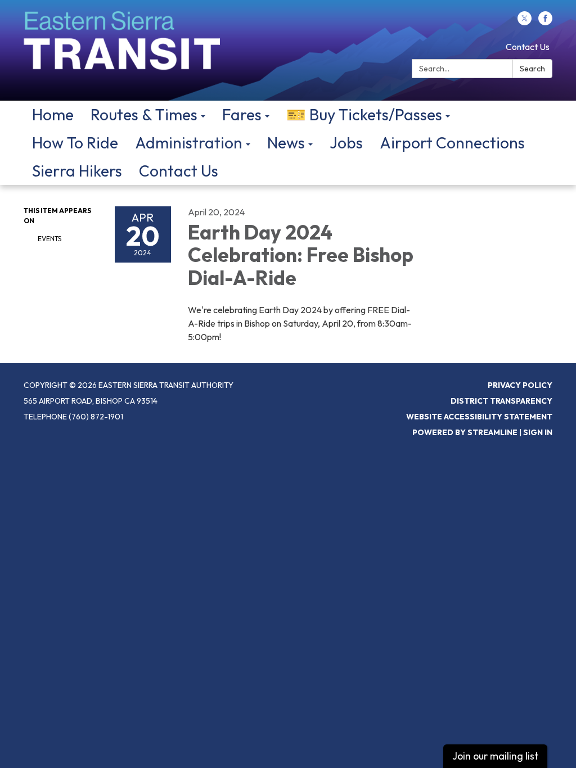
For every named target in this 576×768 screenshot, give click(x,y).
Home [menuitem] (53, 114)
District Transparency (501, 401)
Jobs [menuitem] (346, 142)
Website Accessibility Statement (479, 417)
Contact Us (528, 46)
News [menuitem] (286, 142)
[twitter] (525, 22)
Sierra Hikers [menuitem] (77, 170)
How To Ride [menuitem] (75, 142)
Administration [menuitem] (188, 142)
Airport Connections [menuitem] (452, 142)
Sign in (537, 432)
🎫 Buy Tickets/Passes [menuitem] (364, 114)
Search (532, 69)
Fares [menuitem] (242, 114)
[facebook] (545, 22)
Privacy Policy (520, 385)
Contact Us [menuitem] (178, 170)
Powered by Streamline (465, 432)
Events (49, 238)
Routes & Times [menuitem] (144, 114)
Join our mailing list (495, 755)
